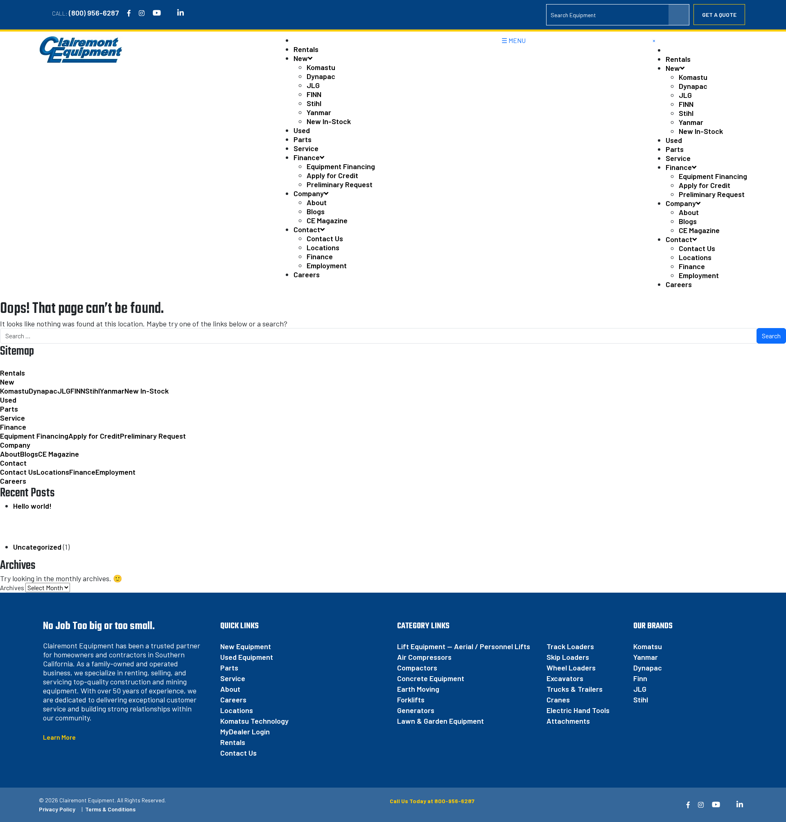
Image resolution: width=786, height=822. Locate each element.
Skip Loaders (568, 656)
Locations (323, 247)
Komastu (321, 67)
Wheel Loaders (571, 667)
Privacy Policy (57, 809)
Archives (12, 587)
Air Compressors (424, 656)
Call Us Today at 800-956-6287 (431, 800)
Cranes (558, 699)
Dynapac (321, 76)
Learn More (59, 737)
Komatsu (647, 646)
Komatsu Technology (254, 720)
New (301, 58)
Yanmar (319, 112)
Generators (415, 710)
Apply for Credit (332, 175)
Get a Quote (719, 14)
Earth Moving (418, 688)
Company (309, 193)
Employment (327, 265)
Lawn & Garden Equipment (440, 720)
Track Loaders (570, 646)
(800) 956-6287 (94, 12)
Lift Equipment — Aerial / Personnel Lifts (463, 646)
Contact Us (325, 238)
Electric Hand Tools (578, 710)
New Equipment (245, 646)
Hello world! (32, 505)
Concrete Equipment (430, 678)
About (317, 202)
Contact (307, 229)
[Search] (679, 15)
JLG (313, 85)
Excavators (565, 678)
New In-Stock (329, 121)
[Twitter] (169, 13)
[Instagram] (142, 13)
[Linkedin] (180, 13)
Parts (303, 139)
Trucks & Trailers (575, 688)
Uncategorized (37, 546)
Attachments (568, 720)
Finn (640, 678)
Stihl (314, 103)
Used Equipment (246, 656)
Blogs (316, 211)
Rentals (306, 49)
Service (306, 148)
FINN (314, 94)
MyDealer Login (245, 731)
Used (302, 130)
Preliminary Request (340, 184)
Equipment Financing (341, 166)
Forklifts (411, 699)
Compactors (417, 667)
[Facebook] (129, 13)
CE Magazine (327, 220)
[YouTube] (157, 13)
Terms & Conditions (110, 809)
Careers (307, 274)
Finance (307, 157)
